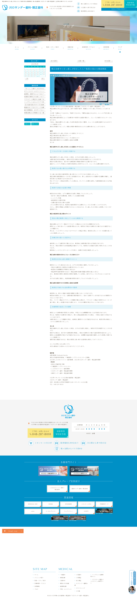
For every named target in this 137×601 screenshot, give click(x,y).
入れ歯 (78, 591)
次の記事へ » (109, 61)
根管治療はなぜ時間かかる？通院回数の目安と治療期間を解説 (44, 113)
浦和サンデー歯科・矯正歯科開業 (61, 373)
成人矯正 (78, 580)
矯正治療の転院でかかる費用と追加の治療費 (64, 140)
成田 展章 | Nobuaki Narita (59, 355)
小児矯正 (78, 577)
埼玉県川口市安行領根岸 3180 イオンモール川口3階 (70, 382)
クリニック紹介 (39, 577)
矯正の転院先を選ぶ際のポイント (60, 135)
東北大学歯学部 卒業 (57, 364)
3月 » (43, 78)
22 (41, 74)
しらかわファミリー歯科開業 (60, 369)
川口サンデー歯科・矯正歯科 (59, 380)
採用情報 (37, 586)
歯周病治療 (63, 586)
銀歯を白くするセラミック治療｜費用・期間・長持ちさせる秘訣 (44, 107)
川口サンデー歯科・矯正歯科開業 (61, 371)
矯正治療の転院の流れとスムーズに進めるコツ (65, 138)
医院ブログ (35, 124)
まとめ (52, 142)
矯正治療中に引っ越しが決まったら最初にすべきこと (67, 133)
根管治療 (62, 577)
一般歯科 (62, 575)
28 (38, 76)
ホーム (36, 575)
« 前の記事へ (54, 61)
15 (41, 72)
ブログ (36, 589)
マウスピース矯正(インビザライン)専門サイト (97, 581)
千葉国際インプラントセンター (61, 366)
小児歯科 (78, 575)
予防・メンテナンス (65, 589)
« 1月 (26, 78)
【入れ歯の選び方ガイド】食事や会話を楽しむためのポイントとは (45, 105)
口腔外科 (62, 580)
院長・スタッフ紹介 (40, 580)
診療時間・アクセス (40, 583)
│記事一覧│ (81, 61)
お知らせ (27, 124)
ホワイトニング (80, 588)
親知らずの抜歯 (64, 583)
